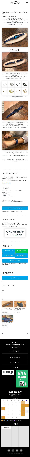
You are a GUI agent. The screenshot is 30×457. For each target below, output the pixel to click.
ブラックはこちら (6, 183)
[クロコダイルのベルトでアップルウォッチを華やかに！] (7, 304)
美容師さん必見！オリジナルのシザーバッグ (19, 308)
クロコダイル (13, 16)
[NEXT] (27, 398)
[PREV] (2, 398)
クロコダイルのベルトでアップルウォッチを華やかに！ (7, 309)
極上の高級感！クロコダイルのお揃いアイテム (7, 323)
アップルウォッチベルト (6, 16)
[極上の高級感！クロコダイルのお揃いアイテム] (7, 318)
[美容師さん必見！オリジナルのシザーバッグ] (20, 304)
